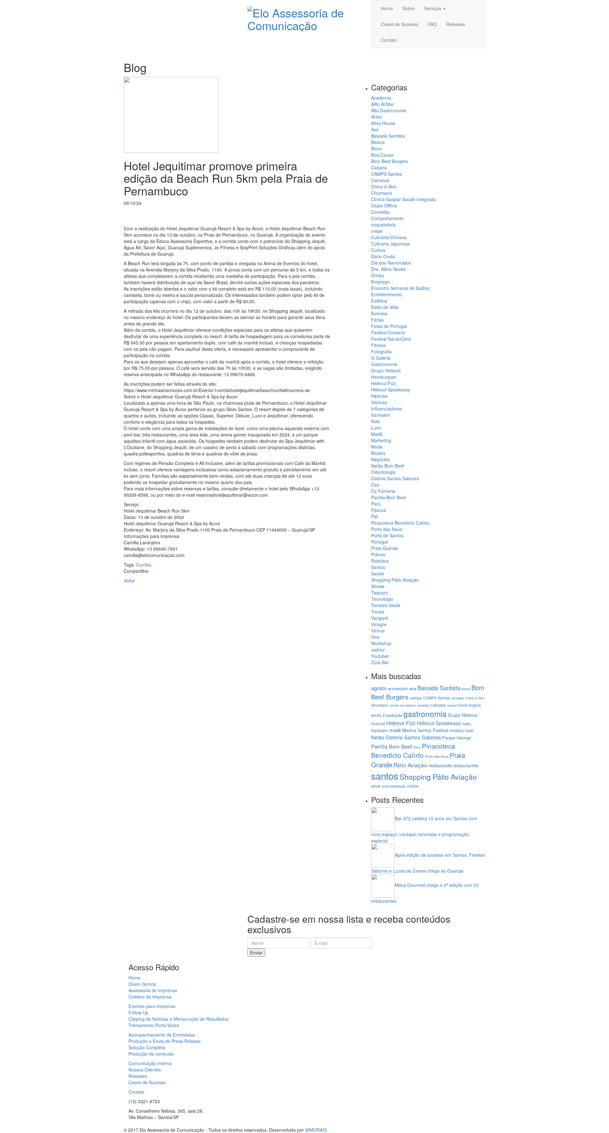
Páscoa (378, 510)
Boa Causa (382, 155)
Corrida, (144, 564)
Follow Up (138, 1012)
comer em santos (403, 705)
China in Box (383, 186)
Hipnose (379, 396)
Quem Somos (142, 984)
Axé (375, 129)
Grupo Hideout (386, 370)
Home (134, 977)
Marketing (381, 440)
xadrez (378, 649)
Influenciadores (386, 408)
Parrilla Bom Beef (388, 497)
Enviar (256, 952)
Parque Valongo (456, 738)
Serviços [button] (433, 8)
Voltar (129, 580)
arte (412, 688)
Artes (376, 117)
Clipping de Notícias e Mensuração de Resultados (178, 1019)
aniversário (398, 688)
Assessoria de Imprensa (152, 990)
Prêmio (378, 554)
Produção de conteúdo (151, 1054)
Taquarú (379, 592)
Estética (379, 301)
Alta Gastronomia (388, 110)
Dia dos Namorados (391, 262)
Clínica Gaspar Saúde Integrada (403, 199)
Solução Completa (146, 1047)
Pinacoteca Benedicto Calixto (400, 523)
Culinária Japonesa (390, 243)
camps (415, 698)
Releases (137, 1076)
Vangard (379, 618)
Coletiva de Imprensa (149, 996)
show (375, 786)
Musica (378, 453)
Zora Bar (380, 662)
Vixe (375, 637)
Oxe (375, 484)
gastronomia (425, 713)
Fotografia (381, 351)
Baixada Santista (388, 136)
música (456, 730)
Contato (136, 1092)
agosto (379, 688)
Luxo (376, 427)
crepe (377, 231)
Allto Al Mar (382, 104)
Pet (374, 516)
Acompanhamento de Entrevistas (161, 1034)
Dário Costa (383, 256)
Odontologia (383, 472)
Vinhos (378, 630)
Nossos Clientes (144, 1069)
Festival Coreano (388, 332)
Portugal (379, 542)
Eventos (379, 313)
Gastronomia (384, 364)
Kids (375, 421)
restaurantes (465, 765)
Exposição (392, 715)
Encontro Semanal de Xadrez (400, 288)
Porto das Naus (386, 529)
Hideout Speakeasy (390, 389)
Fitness (378, 345)
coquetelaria (383, 224)
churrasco (379, 705)
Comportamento (387, 218)
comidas (423, 705)
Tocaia (377, 611)
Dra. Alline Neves (388, 269)
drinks (376, 715)
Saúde (377, 573)
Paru (417, 747)
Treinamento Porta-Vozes (153, 1025)
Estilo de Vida (384, 307)
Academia (381, 98)
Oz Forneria (383, 491)
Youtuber (380, 656)
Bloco (376, 148)
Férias (377, 320)
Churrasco (381, 193)
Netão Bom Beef (387, 465)
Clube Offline (384, 205)
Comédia (380, 212)
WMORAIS (316, 1130)
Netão (377, 737)
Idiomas (379, 402)
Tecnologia (382, 599)
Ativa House (383, 123)
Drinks (377, 275)
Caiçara (379, 167)
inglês (466, 723)
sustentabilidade (394, 786)
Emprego (380, 281)
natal (469, 730)
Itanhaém (380, 415)
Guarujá (378, 723)
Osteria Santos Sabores (395, 478)
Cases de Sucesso (147, 1082)
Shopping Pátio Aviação (395, 580)
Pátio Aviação (410, 765)
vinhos (413, 786)
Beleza (378, 142)
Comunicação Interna (150, 1063)
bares (466, 688)
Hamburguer (383, 377)
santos (384, 775)
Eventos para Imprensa (151, 1006)
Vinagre (379, 624)
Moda (377, 446)
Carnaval (380, 180)
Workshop (381, 643)
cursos (452, 705)
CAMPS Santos (386, 174)
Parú (376, 504)
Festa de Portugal (389, 326)
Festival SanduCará (391, 339)
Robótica (380, 561)
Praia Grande (384, 548)
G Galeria (380, 358)
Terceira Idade (385, 605)
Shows (377, 586)
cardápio (457, 698)
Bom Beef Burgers (389, 161)
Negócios (380, 459)
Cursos (378, 250)
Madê (377, 434)
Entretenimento (386, 294)
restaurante (440, 765)
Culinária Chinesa (389, 237)
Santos (378, 567)
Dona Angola (469, 705)
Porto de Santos (387, 535)
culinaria (438, 705)
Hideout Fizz (383, 383)
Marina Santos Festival (425, 730)
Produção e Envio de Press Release (164, 1041)
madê (395, 730)
